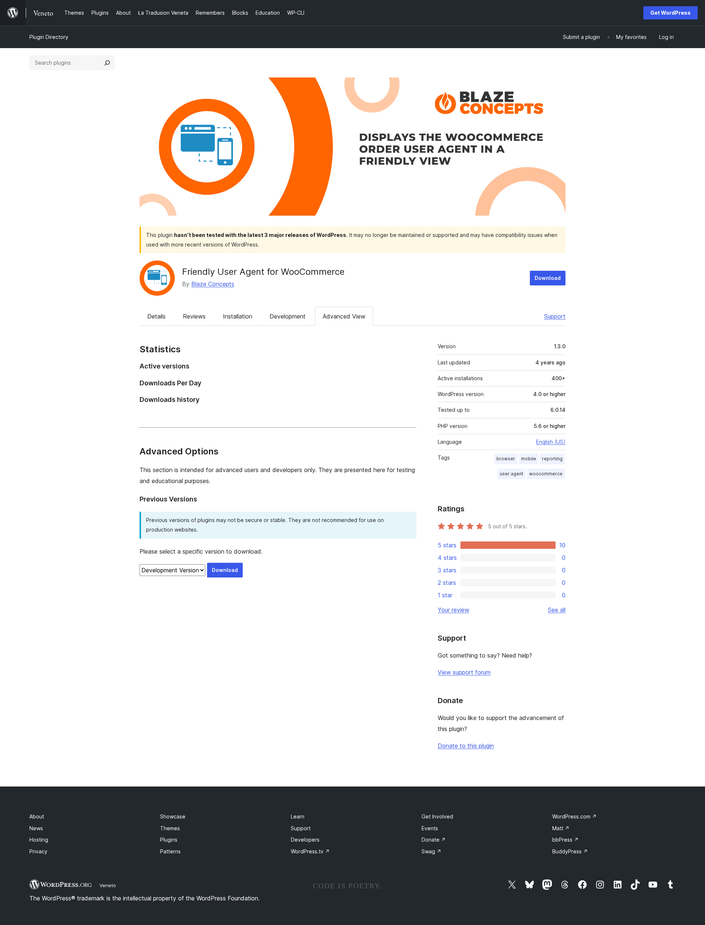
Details (156, 316)
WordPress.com (574, 816)
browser (505, 458)
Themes (170, 828)
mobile (528, 458)
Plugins (168, 839)
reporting (552, 458)
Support (554, 316)
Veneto (108, 885)
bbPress (565, 839)
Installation (237, 316)
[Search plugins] (107, 62)
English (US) (550, 442)
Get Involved (437, 816)
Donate (434, 839)
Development (288, 316)
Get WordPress (670, 13)
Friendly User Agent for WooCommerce (263, 271)
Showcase (172, 816)
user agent (511, 473)
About (36, 816)
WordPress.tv (310, 851)
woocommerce (546, 473)
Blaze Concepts (212, 284)
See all (556, 609)
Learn (297, 816)
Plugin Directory (48, 37)
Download (548, 278)
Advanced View (344, 316)
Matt (561, 828)
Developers (305, 839)
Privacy (38, 851)
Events (430, 828)
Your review (453, 609)
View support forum (464, 672)
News (36, 828)
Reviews (194, 316)
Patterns (170, 851)
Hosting (38, 839)
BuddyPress (570, 851)
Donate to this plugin (466, 745)
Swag (431, 851)
